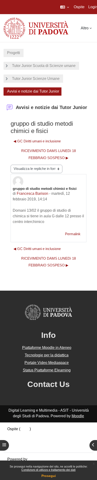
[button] (64, 7)
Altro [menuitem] (85, 28)
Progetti (13, 53)
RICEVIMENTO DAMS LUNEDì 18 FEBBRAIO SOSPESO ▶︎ (48, 154)
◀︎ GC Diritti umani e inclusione (37, 141)
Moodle (78, 416)
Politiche (14, 440)
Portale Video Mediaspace (46, 363)
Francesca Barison (32, 193)
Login (25, 429)
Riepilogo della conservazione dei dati (39, 435)
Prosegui (48, 476)
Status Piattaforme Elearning (47, 370)
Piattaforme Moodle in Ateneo (46, 348)
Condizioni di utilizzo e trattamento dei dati (48, 470)
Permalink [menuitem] (73, 234)
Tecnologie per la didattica (47, 355)
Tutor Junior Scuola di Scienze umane (44, 66)
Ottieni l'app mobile (23, 446)
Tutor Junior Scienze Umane (36, 79)
